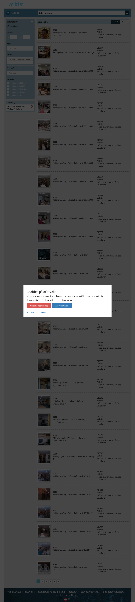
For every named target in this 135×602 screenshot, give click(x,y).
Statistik (50, 300)
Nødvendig (33, 300)
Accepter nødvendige (39, 305)
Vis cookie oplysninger (36, 312)
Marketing (67, 300)
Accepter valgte (62, 305)
